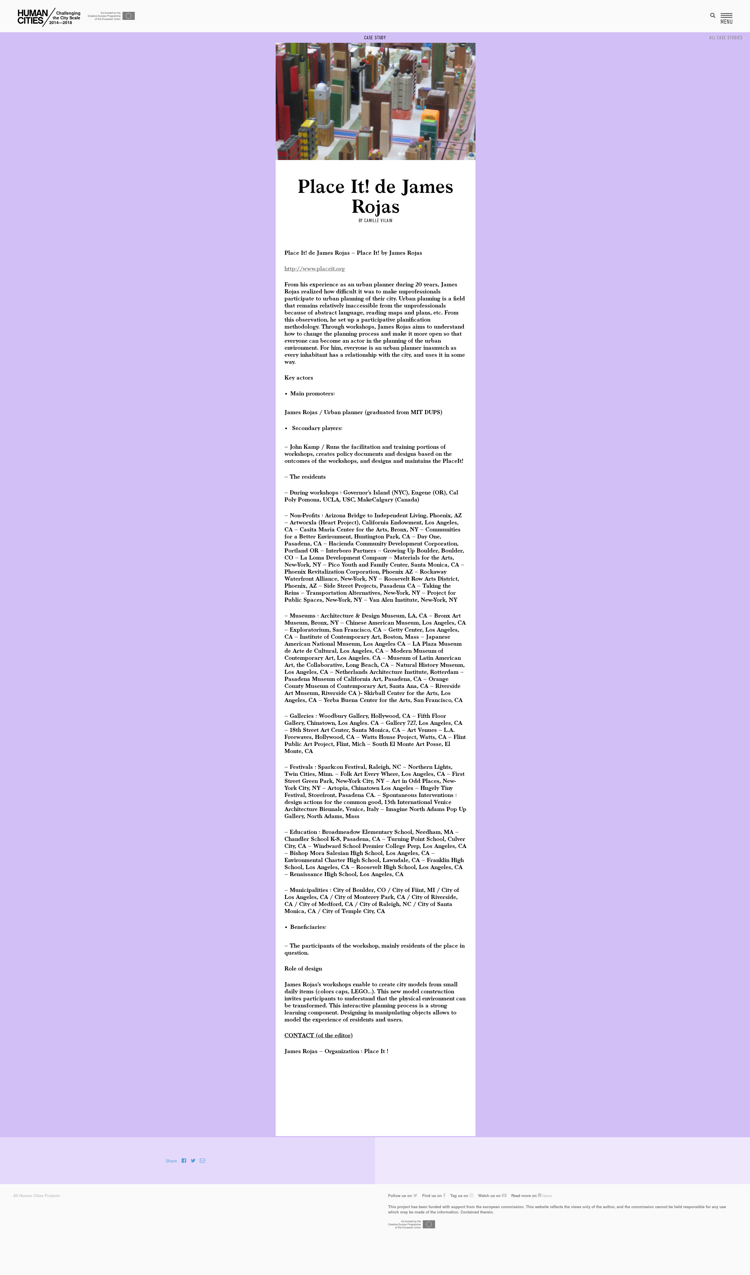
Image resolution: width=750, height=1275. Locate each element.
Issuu (546, 1195)
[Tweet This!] (193, 1161)
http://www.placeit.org (314, 269)
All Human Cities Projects (36, 1195)
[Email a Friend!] (202, 1161)
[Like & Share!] (184, 1161)
